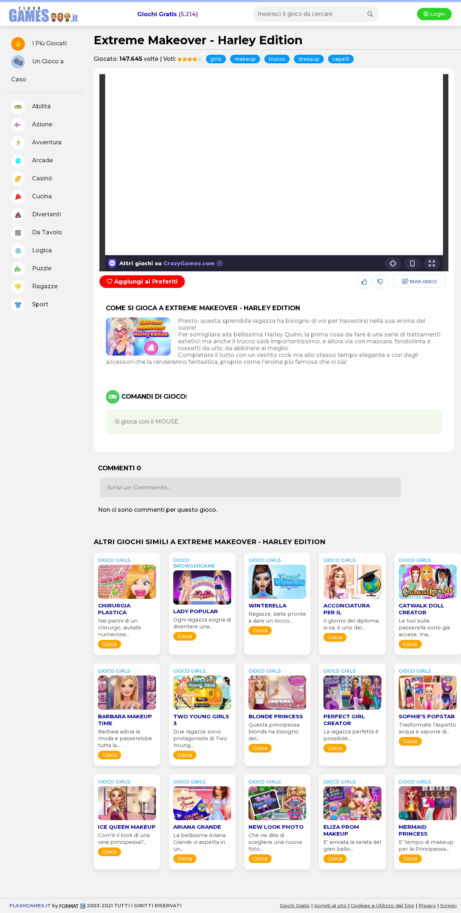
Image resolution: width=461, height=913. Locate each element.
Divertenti (46, 214)
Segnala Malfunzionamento (412, 332)
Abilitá (41, 106)
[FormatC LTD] (72, 905)
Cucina (41, 196)
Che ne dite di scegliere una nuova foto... (275, 842)
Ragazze (44, 286)
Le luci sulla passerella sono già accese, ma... (424, 628)
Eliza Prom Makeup (341, 830)
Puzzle (41, 268)
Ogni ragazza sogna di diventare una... (202, 623)
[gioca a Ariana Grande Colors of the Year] (202, 820)
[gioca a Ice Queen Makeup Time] (127, 820)
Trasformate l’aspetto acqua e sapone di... (427, 728)
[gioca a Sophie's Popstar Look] (428, 709)
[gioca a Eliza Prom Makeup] (352, 820)
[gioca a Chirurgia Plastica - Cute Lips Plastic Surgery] (127, 598)
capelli (340, 59)
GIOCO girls (114, 560)
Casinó (41, 178)
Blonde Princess (276, 716)
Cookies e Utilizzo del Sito (382, 905)
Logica (41, 250)
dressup (308, 59)
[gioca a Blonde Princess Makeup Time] (277, 709)
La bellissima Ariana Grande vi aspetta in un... (199, 842)
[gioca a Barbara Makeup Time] (127, 709)
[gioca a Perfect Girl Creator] (352, 709)
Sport (39, 304)
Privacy (427, 905)
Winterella (267, 605)
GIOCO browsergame (194, 563)
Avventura (46, 142)
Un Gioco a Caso (37, 70)
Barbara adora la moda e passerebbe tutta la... (125, 738)
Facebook (405, 282)
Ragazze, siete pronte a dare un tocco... (277, 617)
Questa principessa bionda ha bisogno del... (274, 732)
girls (215, 59)
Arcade (42, 160)
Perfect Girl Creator (344, 720)
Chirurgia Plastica (114, 609)
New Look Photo (276, 826)
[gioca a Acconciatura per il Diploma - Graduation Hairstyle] (352, 598)
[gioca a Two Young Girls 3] (202, 709)
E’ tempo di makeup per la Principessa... (426, 845)
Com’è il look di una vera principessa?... (124, 838)
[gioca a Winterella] (277, 598)
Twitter (401, 297)
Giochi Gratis (157, 14)
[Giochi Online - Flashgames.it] (40, 22)
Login (437, 14)
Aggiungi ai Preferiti (145, 281)
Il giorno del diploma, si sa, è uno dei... (351, 624)
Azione (41, 124)
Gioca (109, 644)
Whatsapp (406, 312)
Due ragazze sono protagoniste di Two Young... (200, 738)
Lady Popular (195, 611)
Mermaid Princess (413, 830)
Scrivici (448, 905)
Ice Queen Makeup (127, 826)
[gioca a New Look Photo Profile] (277, 820)
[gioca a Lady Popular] (202, 604)
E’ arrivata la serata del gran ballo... (352, 845)
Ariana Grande (197, 826)
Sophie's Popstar (427, 716)
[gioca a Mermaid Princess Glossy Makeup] (428, 820)
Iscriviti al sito (331, 905)
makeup (245, 59)
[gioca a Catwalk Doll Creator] (428, 598)
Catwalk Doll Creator (421, 609)
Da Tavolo (46, 232)
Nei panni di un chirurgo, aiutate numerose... (119, 628)
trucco (277, 59)
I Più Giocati (49, 43)
